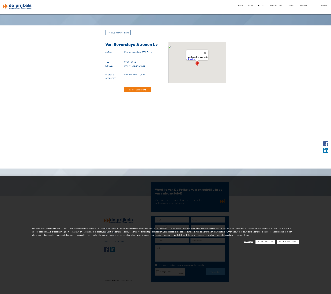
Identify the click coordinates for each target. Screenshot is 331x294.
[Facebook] (325, 143)
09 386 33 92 (130, 61)
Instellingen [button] (248, 241)
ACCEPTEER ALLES (287, 241)
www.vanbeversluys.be (134, 74)
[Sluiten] (328, 178)
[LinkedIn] (325, 150)
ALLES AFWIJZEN (265, 241)
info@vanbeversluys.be (134, 65)
